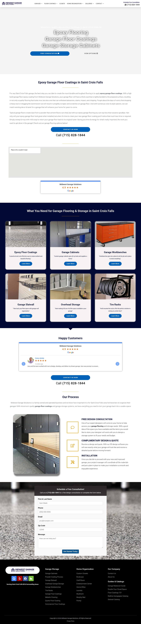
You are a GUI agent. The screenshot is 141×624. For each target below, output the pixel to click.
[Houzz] (31, 578)
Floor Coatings (50, 3)
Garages (37, 3)
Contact (99, 3)
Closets (62, 3)
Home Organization (74, 3)
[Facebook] (25, 578)
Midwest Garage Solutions (70, 184)
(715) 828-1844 (73, 135)
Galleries (88, 3)
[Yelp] (19, 578)
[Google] (14, 578)
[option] (70, 362)
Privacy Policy (70, 621)
